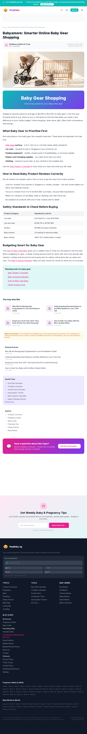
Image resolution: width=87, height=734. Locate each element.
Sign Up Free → (47, 4)
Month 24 (13, 709)
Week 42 (33, 694)
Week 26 (6, 692)
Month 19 (54, 707)
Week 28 (19, 692)
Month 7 (50, 704)
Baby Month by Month (11, 700)
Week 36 (74, 692)
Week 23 (65, 689)
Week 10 (59, 686)
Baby (5, 593)
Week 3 (16, 686)
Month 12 (6, 707)
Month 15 (26, 707)
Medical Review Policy (11, 647)
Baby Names (12, 430)
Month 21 (68, 707)
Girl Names (63, 590)
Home (5, 27)
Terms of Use (8, 662)
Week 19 (38, 689)
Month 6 (43, 704)
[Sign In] (67, 10)
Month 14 (19, 707)
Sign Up (74, 10)
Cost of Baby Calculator (17, 251)
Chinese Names (65, 593)
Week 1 (5, 686)
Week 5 (28, 686)
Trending (6, 609)
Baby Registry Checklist (20, 166)
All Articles (7, 619)
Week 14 (5, 689)
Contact (5, 653)
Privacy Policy (8, 659)
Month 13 (13, 707)
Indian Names (64, 600)
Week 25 (78, 689)
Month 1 (12, 704)
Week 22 (58, 689)
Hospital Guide (8, 632)
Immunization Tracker (16, 393)
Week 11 (65, 686)
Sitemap (6, 672)
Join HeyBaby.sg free (14, 2)
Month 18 (47, 707)
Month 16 (33, 707)
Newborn (6, 704)
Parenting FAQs (9, 628)
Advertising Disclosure (11, 669)
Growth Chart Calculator (16, 390)
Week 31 (39, 692)
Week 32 (46, 692)
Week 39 (13, 694)
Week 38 (6, 694)
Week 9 (52, 686)
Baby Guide (12, 421)
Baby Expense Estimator (21, 260)
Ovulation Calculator (15, 386)
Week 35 (67, 692)
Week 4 (22, 686)
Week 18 (32, 689)
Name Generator (65, 603)
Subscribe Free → (59, 525)
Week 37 (81, 692)
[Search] (62, 10)
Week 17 (25, 689)
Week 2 (10, 686)
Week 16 (18, 689)
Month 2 (18, 704)
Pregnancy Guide (14, 418)
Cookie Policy (8, 666)
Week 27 (12, 692)
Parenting (6, 596)
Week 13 (78, 686)
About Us (6, 650)
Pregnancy (7, 590)
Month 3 (24, 704)
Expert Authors (8, 640)
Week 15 (12, 689)
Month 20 (61, 707)
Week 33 (53, 692)
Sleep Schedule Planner (17, 399)
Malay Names (64, 596)
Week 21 (51, 689)
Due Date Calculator (15, 383)
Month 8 (56, 704)
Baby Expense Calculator (17, 396)
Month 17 (40, 707)
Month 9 (62, 704)
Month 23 (6, 709)
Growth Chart (36, 593)
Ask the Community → (69, 446)
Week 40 (20, 694)
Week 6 (34, 686)
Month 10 (69, 704)
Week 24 (72, 689)
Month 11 (76, 704)
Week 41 (26, 694)
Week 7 (40, 686)
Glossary (6, 656)
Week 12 (72, 686)
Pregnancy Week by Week (13, 682)
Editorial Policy (8, 643)
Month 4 (31, 704)
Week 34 (60, 692)
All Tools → (35, 603)
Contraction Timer (38, 596)
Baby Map (6, 603)
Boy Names (63, 587)
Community (7, 606)
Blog (9, 27)
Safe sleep (10, 145)
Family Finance (13, 427)
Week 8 (46, 686)
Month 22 (75, 707)
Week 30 (33, 692)
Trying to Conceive (15, 415)
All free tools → (10, 402)
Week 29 (26, 692)
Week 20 (45, 689)
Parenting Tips (13, 424)
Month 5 (37, 704)
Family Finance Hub (16, 285)
